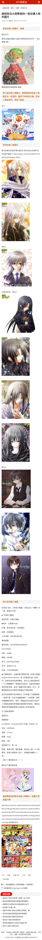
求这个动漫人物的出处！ (11, 926)
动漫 (17, 8)
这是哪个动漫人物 (8, 907)
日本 (23, 875)
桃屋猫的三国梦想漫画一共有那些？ (21, 884)
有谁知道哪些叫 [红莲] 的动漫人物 (14, 923)
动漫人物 (16, 875)
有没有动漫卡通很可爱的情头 (12, 917)
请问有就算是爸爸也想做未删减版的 (15, 901)
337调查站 (21, 2)
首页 (12, 8)
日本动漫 (6, 879)
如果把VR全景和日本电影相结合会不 (15, 904)
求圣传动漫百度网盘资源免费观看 (14, 913)
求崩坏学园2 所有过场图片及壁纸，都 (16, 910)
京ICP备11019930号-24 (29, 937)
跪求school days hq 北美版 (17, 888)
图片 (29, 875)
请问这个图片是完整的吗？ (12, 920)
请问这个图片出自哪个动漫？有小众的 (16, 898)
